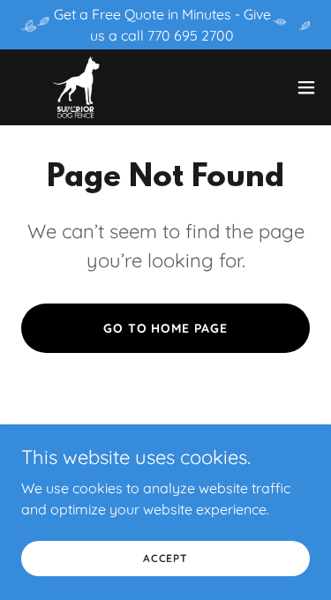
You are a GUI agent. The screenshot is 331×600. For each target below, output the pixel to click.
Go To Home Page (166, 328)
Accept (165, 558)
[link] (76, 87)
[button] (306, 87)
